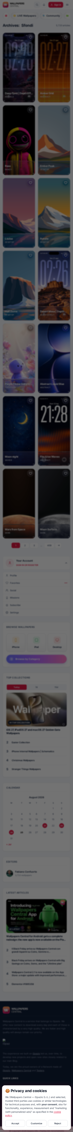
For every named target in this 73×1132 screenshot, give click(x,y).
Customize (36, 1123)
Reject (57, 1123)
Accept (15, 1123)
